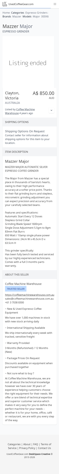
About (27, 444)
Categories (14, 444)
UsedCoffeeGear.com (21, 4)
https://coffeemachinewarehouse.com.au (29, 295)
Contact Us (44, 448)
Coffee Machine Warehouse (23, 284)
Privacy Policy (27, 448)
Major (26, 26)
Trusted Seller (16, 288)
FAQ (36, 444)
